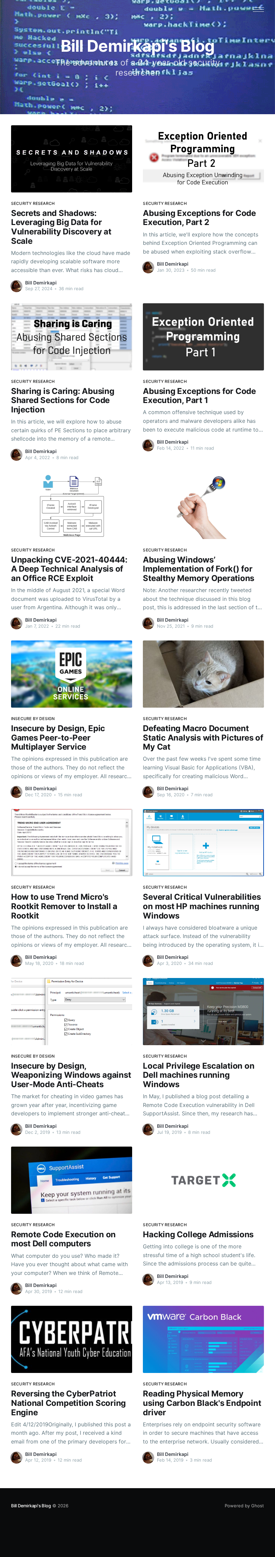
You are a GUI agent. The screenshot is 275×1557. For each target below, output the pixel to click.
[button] (258, 9)
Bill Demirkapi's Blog (31, 1505)
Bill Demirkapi (41, 282)
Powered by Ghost (244, 1505)
